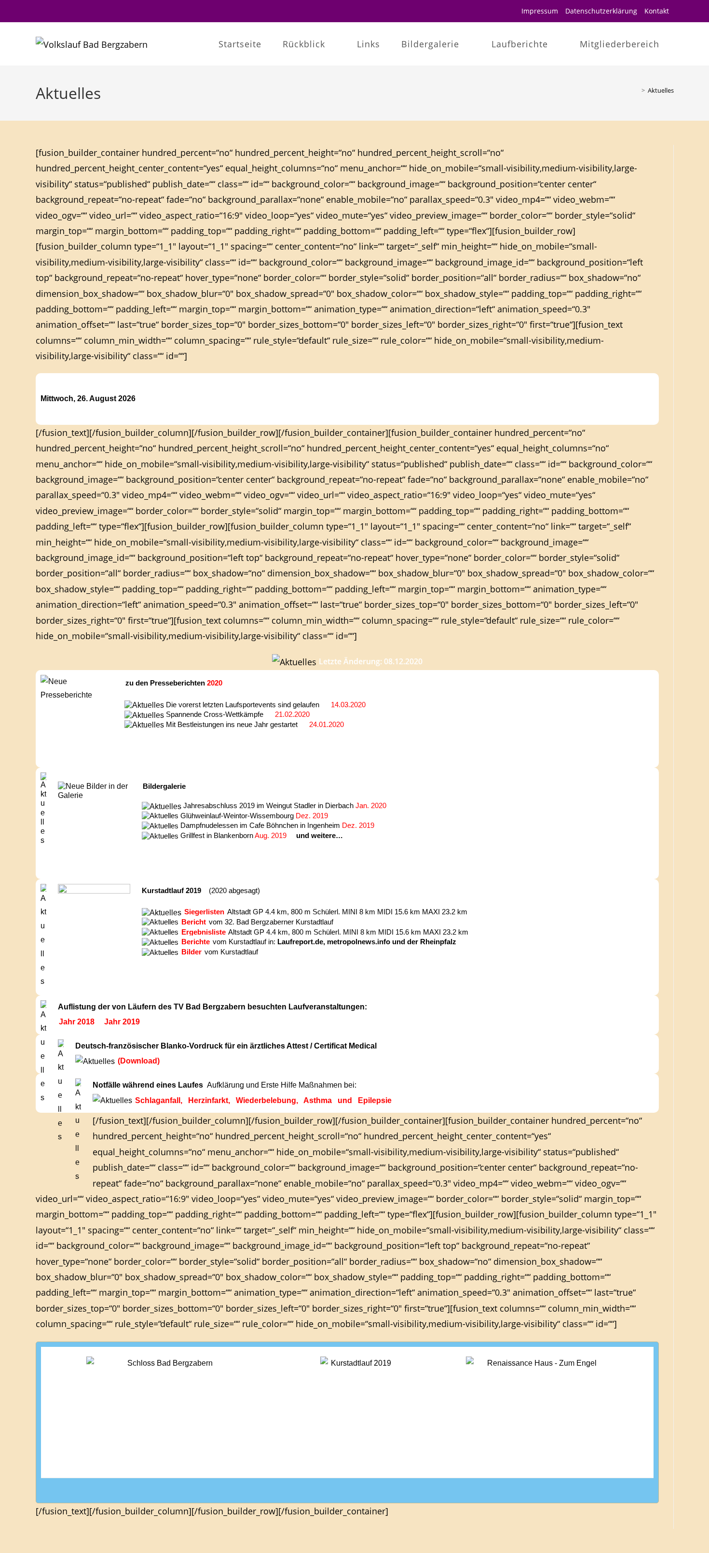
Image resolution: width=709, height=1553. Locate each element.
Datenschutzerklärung (601, 10)
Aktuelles (661, 90)
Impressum (539, 10)
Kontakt (656, 10)
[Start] (636, 90)
